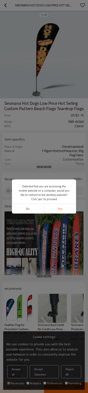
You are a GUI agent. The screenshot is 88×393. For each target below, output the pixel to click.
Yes (60, 208)
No (28, 208)
